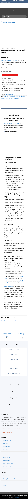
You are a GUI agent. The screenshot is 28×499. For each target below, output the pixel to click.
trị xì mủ (17, 98)
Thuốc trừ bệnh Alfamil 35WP (9, 60)
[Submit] (25, 16)
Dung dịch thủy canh (8, 463)
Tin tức (4, 482)
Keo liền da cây (6, 457)
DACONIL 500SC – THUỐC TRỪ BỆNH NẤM (7, 335)
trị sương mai (7, 98)
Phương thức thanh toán (9, 479)
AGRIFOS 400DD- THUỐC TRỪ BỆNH (20, 334)
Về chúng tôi (6, 475)
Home (2, 48)
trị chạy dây (20, 96)
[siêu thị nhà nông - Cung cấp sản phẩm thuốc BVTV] (14, 5)
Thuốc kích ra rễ (7, 467)
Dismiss (17, 497)
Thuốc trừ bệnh (10, 48)
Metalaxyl (6, 96)
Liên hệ (4, 485)
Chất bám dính (6, 460)
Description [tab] (5, 110)
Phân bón (5, 443)
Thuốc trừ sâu (6, 446)
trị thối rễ (13, 98)
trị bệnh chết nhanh (13, 96)
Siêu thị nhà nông (8, 286)
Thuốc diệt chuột (7, 440)
